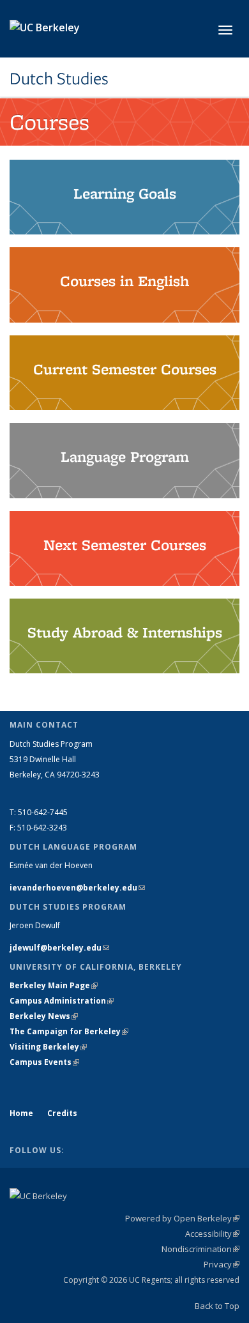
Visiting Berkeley (48, 1046)
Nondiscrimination (200, 1249)
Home (21, 1113)
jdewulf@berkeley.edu (59, 947)
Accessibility (212, 1233)
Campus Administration (62, 1000)
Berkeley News (44, 1016)
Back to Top (217, 1306)
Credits (62, 1113)
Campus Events (44, 1062)
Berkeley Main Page (54, 985)
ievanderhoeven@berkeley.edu (77, 887)
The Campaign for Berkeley (69, 1031)
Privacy (221, 1264)
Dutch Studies (59, 78)
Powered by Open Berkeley (182, 1218)
